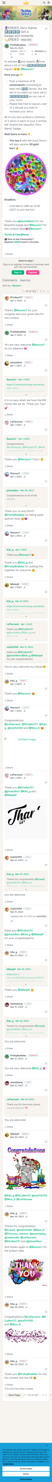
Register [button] (32, 272)
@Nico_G (35, 450)
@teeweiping (36, 886)
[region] (26, 1462)
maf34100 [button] (12, 647)
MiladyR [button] (14, 584)
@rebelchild (11, 1237)
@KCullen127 (29, 447)
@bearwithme (26, 221)
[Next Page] (44, 291)
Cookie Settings (26, 1479)
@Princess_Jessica (17, 886)
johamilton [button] (16, 362)
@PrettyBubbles (14, 514)
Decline (26, 1474)
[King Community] (26, 2)
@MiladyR (12, 636)
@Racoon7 (27, 69)
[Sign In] (48, 2)
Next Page (14, 1395)
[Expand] (26, 394)
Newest (16, 285)
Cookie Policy (8, 1464)
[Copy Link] (11, 57)
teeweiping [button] (16, 1003)
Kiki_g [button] (10, 549)
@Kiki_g (23, 562)
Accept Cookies (26, 1469)
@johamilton (14, 632)
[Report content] (46, 29)
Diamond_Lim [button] (40, 52)
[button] (6, 46)
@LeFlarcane (14, 447)
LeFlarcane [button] (16, 421)
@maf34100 (17, 450)
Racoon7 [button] (11, 379)
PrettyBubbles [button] (18, 45)
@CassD (40, 879)
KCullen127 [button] (16, 297)
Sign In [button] (18, 272)
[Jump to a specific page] (48, 291)
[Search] (44, 2)
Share (8, 254)
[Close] (47, 1445)
